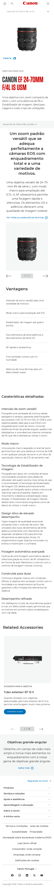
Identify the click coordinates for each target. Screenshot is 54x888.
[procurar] (12, 3)
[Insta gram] (19, 875)
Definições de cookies (27, 860)
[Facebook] (12, 875)
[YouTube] (41, 875)
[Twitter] (34, 875)
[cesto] (4, 3)
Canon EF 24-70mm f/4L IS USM (18, 124)
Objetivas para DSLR (13, 71)
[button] (8, 275)
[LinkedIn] (27, 875)
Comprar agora (15, 712)
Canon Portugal (26, 869)
